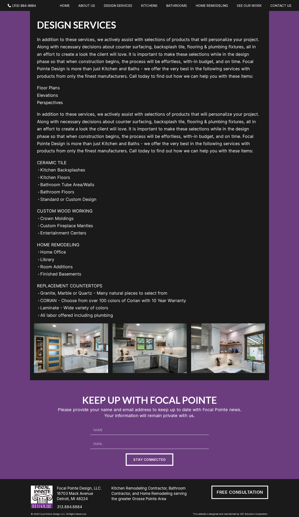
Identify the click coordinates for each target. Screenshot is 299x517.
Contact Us (280, 6)
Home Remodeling (212, 6)
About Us (86, 6)
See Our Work (249, 6)
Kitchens (149, 6)
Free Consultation (240, 492)
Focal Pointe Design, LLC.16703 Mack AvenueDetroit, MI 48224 (79, 493)
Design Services (118, 6)
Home (65, 6)
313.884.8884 (69, 506)
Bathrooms (176, 6)
